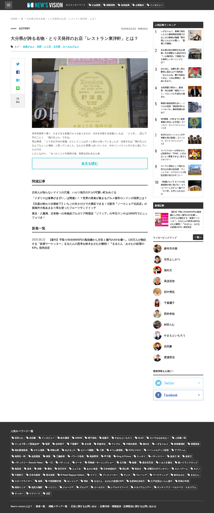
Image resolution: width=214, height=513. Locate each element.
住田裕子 (60, 444)
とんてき (76, 468)
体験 (39, 468)
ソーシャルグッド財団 (158, 450)
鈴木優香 (65, 438)
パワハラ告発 (77, 456)
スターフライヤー (23, 481)
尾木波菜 (50, 475)
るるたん (195, 475)
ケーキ (78, 462)
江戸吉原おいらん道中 (161, 481)
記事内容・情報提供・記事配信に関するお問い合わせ (128, 506)
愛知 (49, 468)
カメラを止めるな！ (159, 438)
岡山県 (125, 468)
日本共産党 (34, 475)
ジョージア (68, 487)
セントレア (72, 481)
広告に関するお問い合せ (84, 506)
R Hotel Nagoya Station (72, 475)
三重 (101, 450)
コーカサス (99, 487)
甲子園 (107, 456)
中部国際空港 (54, 481)
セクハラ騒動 (87, 450)
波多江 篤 (175, 456)
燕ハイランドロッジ (187, 462)
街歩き (138, 468)
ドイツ (93, 475)
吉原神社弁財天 (137, 481)
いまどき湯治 (165, 462)
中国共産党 (131, 444)
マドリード (34, 493)
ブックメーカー (110, 475)
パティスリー (157, 456)
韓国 (48, 456)
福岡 (40, 481)
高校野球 (94, 456)
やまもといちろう (123, 438)
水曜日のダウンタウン (158, 468)
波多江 (188, 456)
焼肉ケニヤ (20, 487)
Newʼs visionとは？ (21, 506)
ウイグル (116, 444)
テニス (127, 475)
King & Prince (124, 456)
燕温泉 (18, 468)
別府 (39, 46)
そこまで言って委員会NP (27, 444)
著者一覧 (40, 506)
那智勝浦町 (179, 444)
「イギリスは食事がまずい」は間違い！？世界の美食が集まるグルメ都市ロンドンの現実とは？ (89, 198)
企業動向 (139, 5)
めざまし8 (70, 450)
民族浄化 (101, 444)
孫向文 (146, 444)
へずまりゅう (161, 444)
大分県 (56, 46)
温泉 (29, 468)
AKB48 (78, 438)
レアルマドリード (119, 487)
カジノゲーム (181, 468)
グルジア (83, 487)
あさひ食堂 (92, 468)
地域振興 (125, 5)
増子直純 (92, 438)
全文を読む (89, 163)
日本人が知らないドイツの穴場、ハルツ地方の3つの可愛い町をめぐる (74, 192)
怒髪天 (105, 438)
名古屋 (88, 444)
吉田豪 (32, 438)
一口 (50, 462)
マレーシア (141, 475)
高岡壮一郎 (20, 456)
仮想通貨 (35, 456)
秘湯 (134, 462)
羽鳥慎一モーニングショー (101, 462)
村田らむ (19, 438)
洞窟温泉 (195, 444)
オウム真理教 (116, 450)
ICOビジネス (135, 450)
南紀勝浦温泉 (21, 450)
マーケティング (160, 475)
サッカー (19, 493)
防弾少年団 (183, 481)
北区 (48, 493)
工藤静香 (60, 456)
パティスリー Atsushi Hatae (29, 462)
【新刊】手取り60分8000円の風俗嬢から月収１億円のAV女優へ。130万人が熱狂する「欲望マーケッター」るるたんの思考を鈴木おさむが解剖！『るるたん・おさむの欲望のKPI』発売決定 (89, 243)
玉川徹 (123, 462)
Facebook (170, 395)
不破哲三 (19, 475)
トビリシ (52, 487)
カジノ (197, 468)
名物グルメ (29, 46)
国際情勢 (110, 5)
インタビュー (156, 5)
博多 (86, 481)
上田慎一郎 (180, 438)
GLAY (141, 438)
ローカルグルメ (71, 46)
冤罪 (47, 444)
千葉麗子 (74, 444)
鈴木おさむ (179, 475)
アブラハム (180, 450)
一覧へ (198, 237)
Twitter (169, 382)
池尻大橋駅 (36, 487)
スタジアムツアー (142, 487)
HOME (14, 18)
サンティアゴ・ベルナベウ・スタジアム (176, 487)
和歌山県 (54, 450)
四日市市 (62, 468)
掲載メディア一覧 (58, 506)
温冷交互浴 (147, 462)
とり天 (47, 46)
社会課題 (96, 5)
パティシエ (64, 462)
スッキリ (141, 456)
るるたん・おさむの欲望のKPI (109, 481)
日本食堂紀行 (110, 468)
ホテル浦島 (39, 450)
